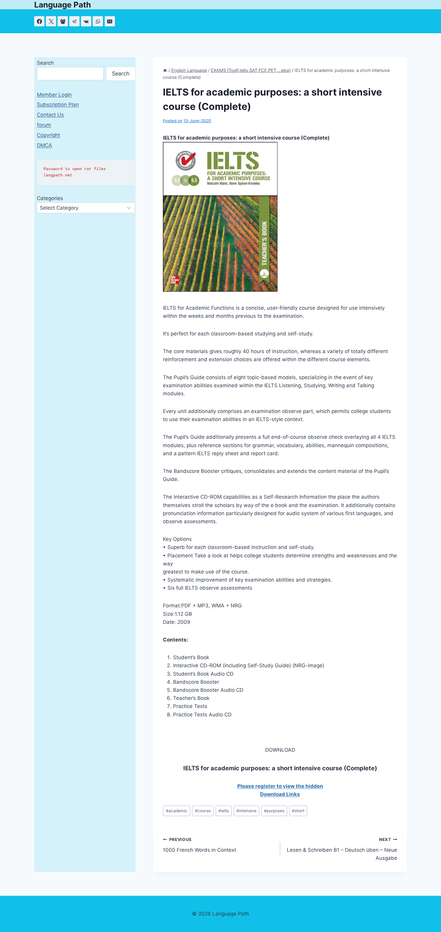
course (203, 810)
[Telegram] (74, 21)
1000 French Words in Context (199, 845)
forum (44, 125)
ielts (223, 810)
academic (177, 810)
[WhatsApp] (98, 21)
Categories (50, 198)
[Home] (165, 70)
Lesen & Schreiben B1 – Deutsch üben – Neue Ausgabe (342, 849)
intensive (246, 810)
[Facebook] (39, 21)
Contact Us (50, 115)
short (298, 810)
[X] (51, 21)
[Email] (110, 21)
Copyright (48, 135)
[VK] (86, 21)
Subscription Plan (58, 105)
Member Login (54, 95)
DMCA (44, 145)
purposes (274, 810)
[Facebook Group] (63, 21)
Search (45, 63)
